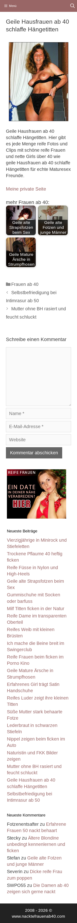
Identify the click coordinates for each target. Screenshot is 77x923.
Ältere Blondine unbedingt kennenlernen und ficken (36, 844)
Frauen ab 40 (24, 284)
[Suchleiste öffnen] (72, 6)
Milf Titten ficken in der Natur (35, 608)
